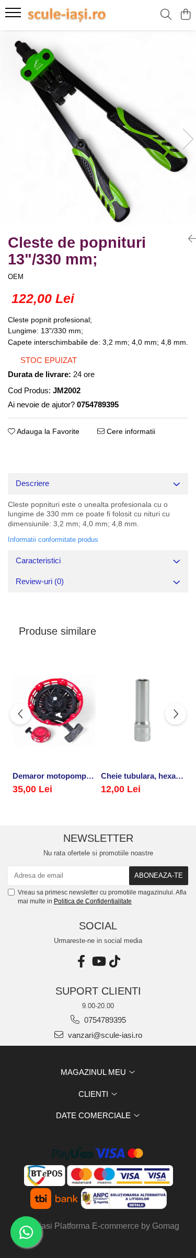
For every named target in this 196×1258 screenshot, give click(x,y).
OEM (16, 277)
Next (187, 139)
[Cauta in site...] (165, 15)
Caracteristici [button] (38, 560)
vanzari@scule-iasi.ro (104, 1035)
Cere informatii (130, 431)
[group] (98, 128)
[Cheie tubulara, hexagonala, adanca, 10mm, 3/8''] (142, 710)
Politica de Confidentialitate (93, 901)
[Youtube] (98, 961)
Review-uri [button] (40, 581)
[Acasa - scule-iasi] (67, 15)
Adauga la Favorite (47, 431)
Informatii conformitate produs (53, 539)
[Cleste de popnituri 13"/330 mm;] (98, 128)
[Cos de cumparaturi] (185, 15)
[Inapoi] (188, 239)
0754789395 (104, 1019)
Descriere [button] (32, 483)
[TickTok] (115, 961)
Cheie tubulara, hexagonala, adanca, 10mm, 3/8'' (142, 775)
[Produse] (14, 15)
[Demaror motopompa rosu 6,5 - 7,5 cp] (54, 710)
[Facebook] (81, 961)
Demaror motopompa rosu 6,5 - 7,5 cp (54, 775)
